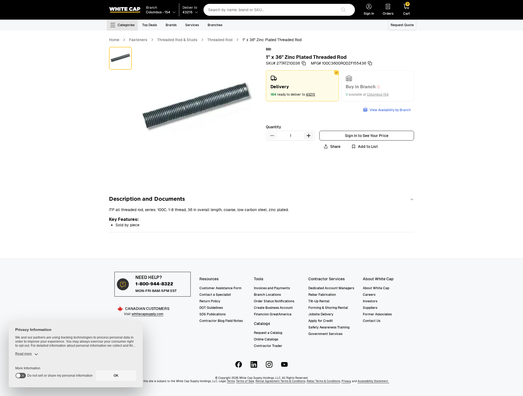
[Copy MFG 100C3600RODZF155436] (370, 63)
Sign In (369, 13)
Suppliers (370, 308)
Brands (171, 25)
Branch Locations (267, 295)
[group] (340, 85)
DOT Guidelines (211, 308)
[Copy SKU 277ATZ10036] (303, 63)
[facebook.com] (238, 364)
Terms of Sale (245, 381)
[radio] (302, 85)
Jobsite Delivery (320, 314)
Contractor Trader (268, 346)
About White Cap (376, 288)
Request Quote (402, 25)
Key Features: (124, 219)
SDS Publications (212, 314)
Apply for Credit (320, 321)
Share (335, 146)
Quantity (273, 126)
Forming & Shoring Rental (328, 308)
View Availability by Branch (390, 110)
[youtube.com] (284, 364)
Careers (369, 295)
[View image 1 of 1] (120, 58)
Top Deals (149, 25)
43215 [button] (310, 94)
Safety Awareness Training (328, 327)
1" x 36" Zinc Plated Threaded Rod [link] (272, 39)
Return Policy (209, 301)
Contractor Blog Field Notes (221, 321)
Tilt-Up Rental (318, 301)
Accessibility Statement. (373, 381)
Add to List (368, 146)
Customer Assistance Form (220, 288)
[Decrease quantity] (272, 135)
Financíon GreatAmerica (272, 314)
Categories (126, 25)
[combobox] (270, 10)
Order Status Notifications (274, 301)
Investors (370, 301)
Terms (231, 381)
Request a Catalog (268, 333)
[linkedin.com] (254, 364)
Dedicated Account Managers (331, 288)
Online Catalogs (266, 339)
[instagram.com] (269, 364)
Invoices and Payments (272, 288)
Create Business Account (273, 308)
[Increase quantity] (309, 135)
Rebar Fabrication (322, 295)
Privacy (346, 381)
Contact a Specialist (215, 295)
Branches (215, 25)
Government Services (325, 334)
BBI (268, 49)
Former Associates (377, 314)
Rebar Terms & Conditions (323, 381)
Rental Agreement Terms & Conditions (280, 381)
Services (192, 25)
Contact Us (371, 321)
